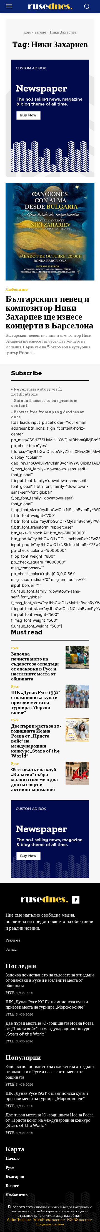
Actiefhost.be (19, 1219)
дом (27, 32)
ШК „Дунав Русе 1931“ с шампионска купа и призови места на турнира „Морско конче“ (35, 702)
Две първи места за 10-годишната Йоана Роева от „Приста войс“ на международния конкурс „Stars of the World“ (50, 1028)
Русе (15, 648)
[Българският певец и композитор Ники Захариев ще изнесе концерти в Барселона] (50, 231)
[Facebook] (75, 900)
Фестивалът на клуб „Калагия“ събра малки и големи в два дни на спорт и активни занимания (34, 779)
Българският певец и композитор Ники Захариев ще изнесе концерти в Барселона (49, 312)
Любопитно (17, 289)
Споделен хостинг (50, 1224)
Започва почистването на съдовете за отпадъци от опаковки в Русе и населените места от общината (35, 666)
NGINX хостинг (79, 1219)
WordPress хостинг (49, 1219)
